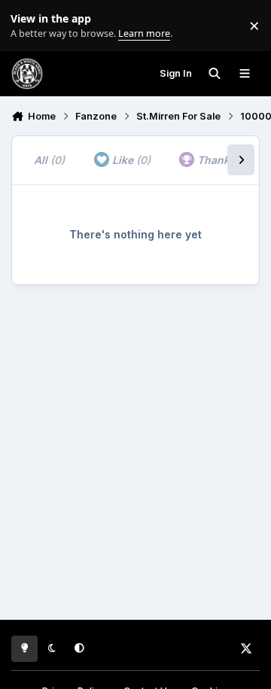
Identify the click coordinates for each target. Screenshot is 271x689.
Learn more (29, 26)
